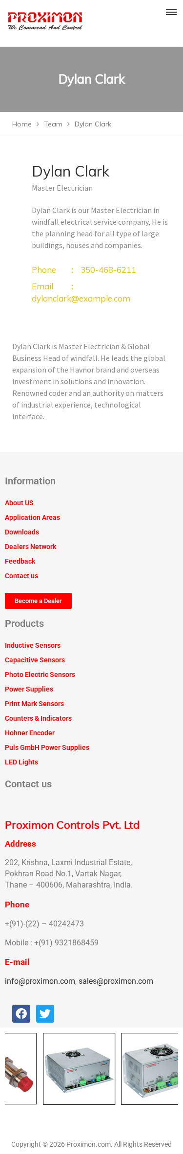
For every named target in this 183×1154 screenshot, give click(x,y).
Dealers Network (30, 546)
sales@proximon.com (116, 981)
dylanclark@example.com (81, 298)
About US (19, 503)
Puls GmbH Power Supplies (47, 747)
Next (168, 1069)
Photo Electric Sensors (40, 674)
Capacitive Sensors (35, 660)
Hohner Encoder (30, 733)
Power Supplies (29, 689)
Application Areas (32, 517)
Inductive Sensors (33, 645)
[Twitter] (45, 1014)
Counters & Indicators (38, 718)
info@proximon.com (40, 981)
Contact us (21, 576)
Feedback (20, 561)
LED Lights (21, 762)
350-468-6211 (108, 270)
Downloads (22, 532)
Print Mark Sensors (34, 704)
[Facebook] (21, 1014)
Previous (14, 1069)
